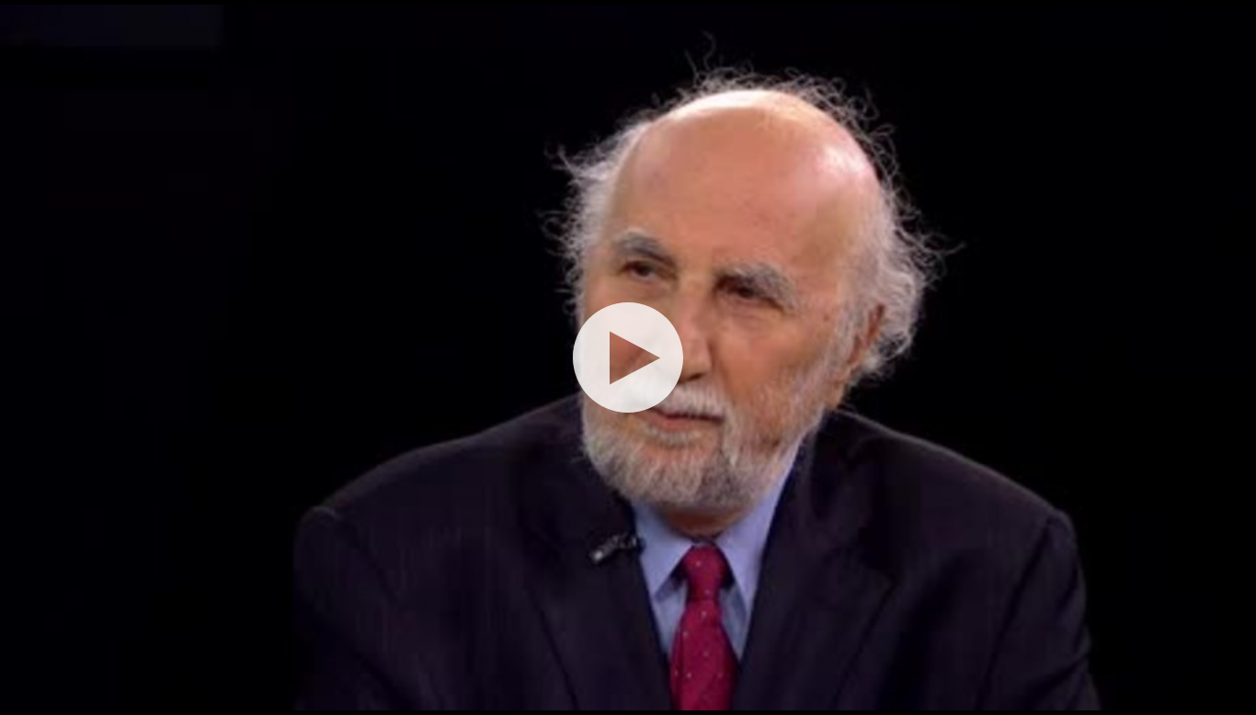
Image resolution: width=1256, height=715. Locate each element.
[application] (628, 357)
